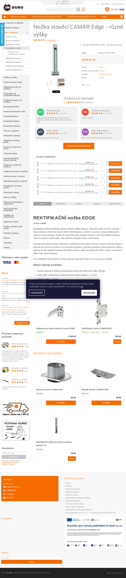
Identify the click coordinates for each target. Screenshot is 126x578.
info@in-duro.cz (12, 487)
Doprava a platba (18, 16)
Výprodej (8, 243)
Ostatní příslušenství (14, 70)
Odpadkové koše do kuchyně (12, 88)
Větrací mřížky (10, 197)
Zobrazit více (22, 323)
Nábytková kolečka (13, 62)
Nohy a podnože (11, 32)
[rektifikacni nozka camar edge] (37, 163)
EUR (83, 10)
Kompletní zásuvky (12, 126)
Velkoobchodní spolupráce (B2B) (46, 16)
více (28, 288)
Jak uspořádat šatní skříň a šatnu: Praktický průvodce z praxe (15, 308)
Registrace (119, 4)
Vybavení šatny (10, 153)
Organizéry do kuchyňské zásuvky (12, 94)
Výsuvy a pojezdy (11, 131)
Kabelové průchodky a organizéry (13, 203)
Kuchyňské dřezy (11, 116)
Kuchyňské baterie (12, 121)
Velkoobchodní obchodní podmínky (78, 510)
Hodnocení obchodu (73, 489)
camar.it (102, 71)
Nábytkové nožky (13, 44)
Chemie (7, 238)
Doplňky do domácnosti (9, 216)
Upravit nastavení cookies (41, 573)
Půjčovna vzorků (71, 495)
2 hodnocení (51, 40)
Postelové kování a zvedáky (16, 171)
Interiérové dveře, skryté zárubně (11, 159)
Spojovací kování (11, 222)
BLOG (104, 16)
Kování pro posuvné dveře (12, 148)
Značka (79, 204)
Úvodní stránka (5, 16)
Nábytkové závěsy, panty (12, 141)
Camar (101, 67)
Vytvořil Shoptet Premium (115, 573)
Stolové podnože (13, 40)
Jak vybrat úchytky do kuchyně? (15, 280)
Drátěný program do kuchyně (13, 101)
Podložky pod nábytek (15, 66)
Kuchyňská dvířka (11, 107)
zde (81, 286)
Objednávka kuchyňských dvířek (81, 16)
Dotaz (87, 85)
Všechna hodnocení (78, 146)
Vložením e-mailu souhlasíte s (12, 462)
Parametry (60, 204)
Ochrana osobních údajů (74, 504)
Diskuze (97, 204)
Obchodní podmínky (73, 501)
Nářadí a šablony (11, 233)
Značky (7, 247)
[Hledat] (78, 9)
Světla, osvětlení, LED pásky (13, 227)
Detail (117, 342)
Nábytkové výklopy (12, 135)
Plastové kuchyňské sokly (15, 111)
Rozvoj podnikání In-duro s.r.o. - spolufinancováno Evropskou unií (90, 513)
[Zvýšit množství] (107, 162)
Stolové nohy (11, 37)
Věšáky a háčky (10, 77)
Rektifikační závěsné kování (13, 187)
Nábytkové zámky (11, 192)
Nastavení (37, 293)
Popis (42, 204)
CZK (83, 8)
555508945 (11, 490)
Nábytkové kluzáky (13, 58)
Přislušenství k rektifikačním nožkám (16, 53)
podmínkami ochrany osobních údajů (10, 463)
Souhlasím (89, 293)
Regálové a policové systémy (12, 166)
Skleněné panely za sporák (15, 181)
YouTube (9, 498)
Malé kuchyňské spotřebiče (10, 209)
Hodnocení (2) (115, 204)
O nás (67, 483)
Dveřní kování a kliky (13, 82)
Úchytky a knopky (11, 28)
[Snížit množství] (107, 165)
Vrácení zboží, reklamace (75, 507)
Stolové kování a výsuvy (14, 176)
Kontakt (68, 486)
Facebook (10, 494)
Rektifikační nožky (13, 48)
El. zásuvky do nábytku (14, 23)
